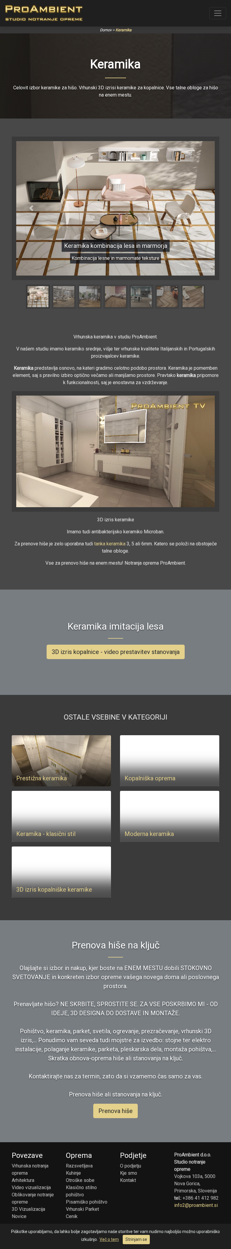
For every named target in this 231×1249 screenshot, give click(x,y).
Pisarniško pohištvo (86, 1202)
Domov (106, 30)
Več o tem (109, 1239)
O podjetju (130, 1166)
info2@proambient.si (196, 1205)
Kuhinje (73, 1173)
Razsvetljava (79, 1166)
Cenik (72, 1216)
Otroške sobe (80, 1180)
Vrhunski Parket (82, 1209)
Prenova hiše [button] (115, 1111)
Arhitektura (23, 1180)
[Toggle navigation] (217, 13)
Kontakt (128, 1180)
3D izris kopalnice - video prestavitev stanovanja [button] (116, 652)
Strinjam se (136, 1239)
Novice (19, 1216)
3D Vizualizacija (28, 1209)
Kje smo (128, 1173)
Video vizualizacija (31, 1187)
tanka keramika (109, 544)
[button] (31, 208)
